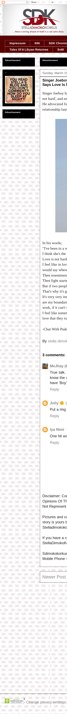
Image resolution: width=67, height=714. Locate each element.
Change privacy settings (46, 702)
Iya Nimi (57, 429)
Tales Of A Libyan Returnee (29, 49)
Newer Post (54, 576)
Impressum (18, 43)
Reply (54, 389)
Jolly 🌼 (57, 403)
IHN (37, 43)
